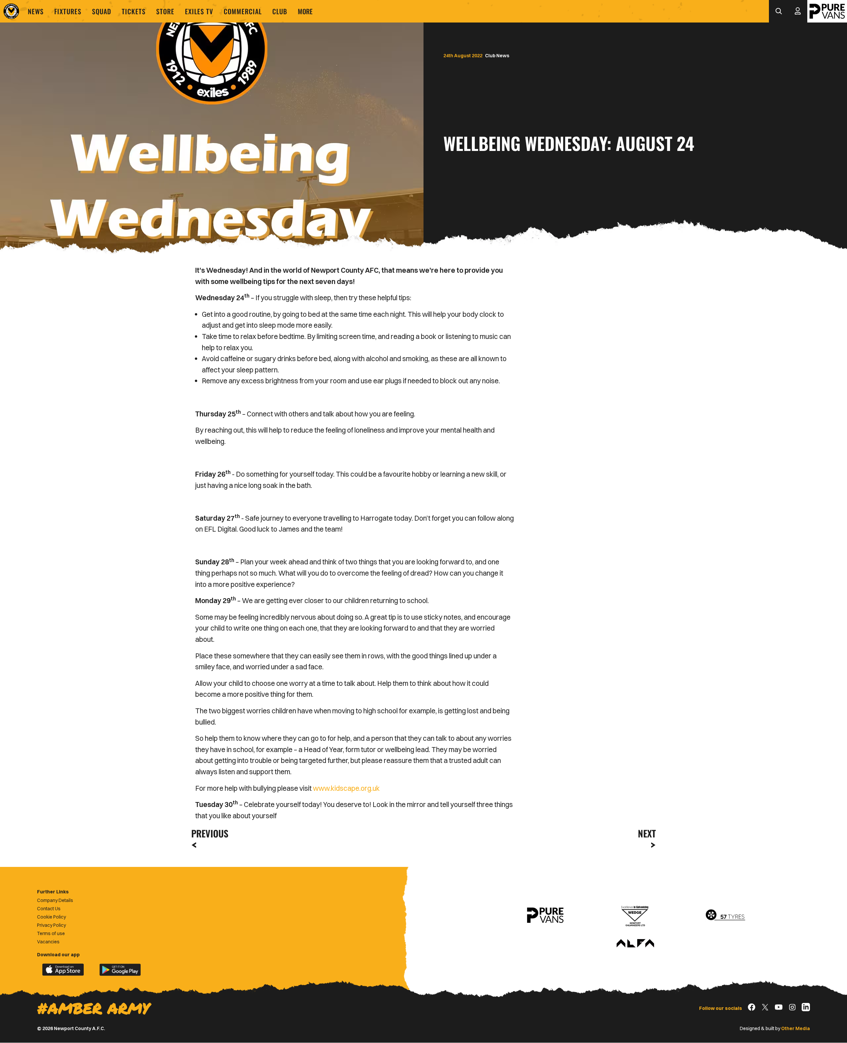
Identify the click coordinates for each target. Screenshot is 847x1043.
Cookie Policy (51, 917)
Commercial (243, 11)
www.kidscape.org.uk (346, 788)
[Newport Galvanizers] (635, 915)
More (305, 11)
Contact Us (49, 909)
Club (279, 11)
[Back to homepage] (11, 11)
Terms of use (51, 933)
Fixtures (67, 11)
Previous (207, 833)
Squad (101, 11)
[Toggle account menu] (797, 11)
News (36, 11)
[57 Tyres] (725, 915)
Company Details (55, 900)
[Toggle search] (778, 11)
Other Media (795, 1028)
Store (165, 11)
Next (647, 833)
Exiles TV (199, 11)
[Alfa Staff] (635, 943)
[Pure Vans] (827, 11)
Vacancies (48, 942)
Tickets (134, 11)
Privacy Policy (51, 925)
